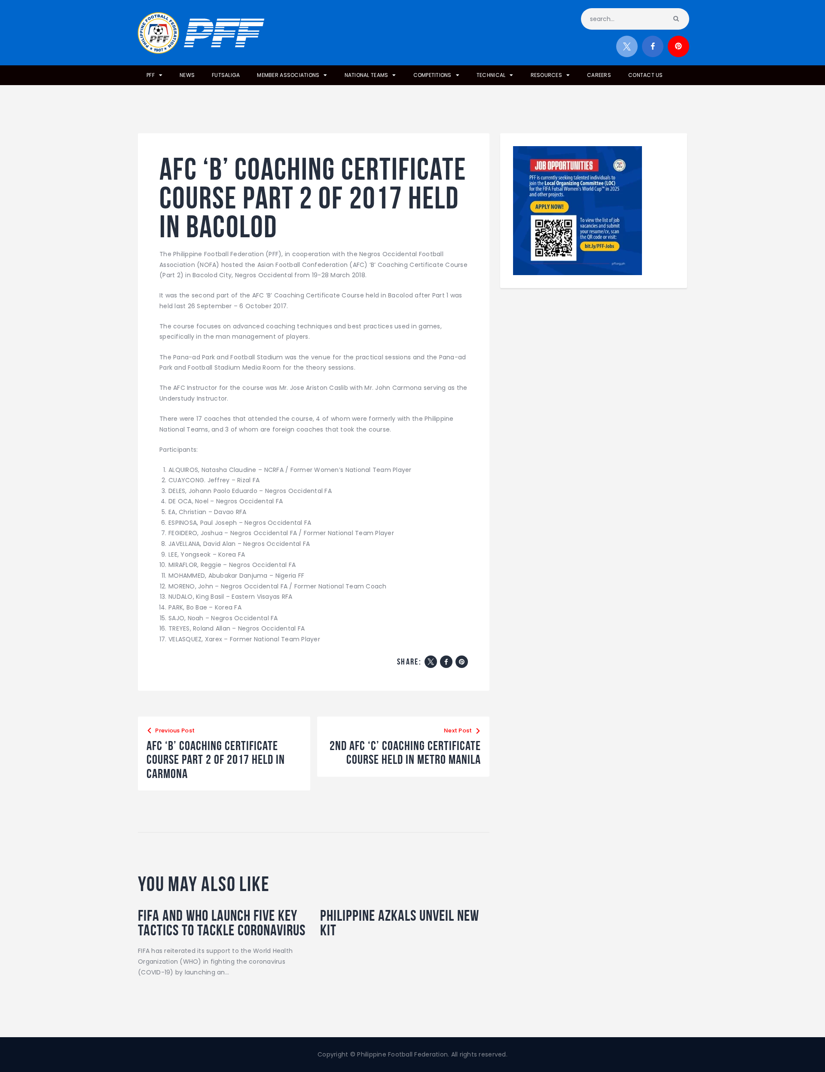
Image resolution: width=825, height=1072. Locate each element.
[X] (431, 661)
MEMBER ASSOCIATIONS (288, 75)
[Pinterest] (461, 661)
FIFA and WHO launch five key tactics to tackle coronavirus (222, 922)
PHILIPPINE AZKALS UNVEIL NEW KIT (399, 922)
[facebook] (652, 46)
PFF (151, 75)
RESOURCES (546, 75)
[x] (627, 46)
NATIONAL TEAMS (366, 75)
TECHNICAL (491, 75)
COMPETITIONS (432, 75)
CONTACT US (645, 75)
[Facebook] (446, 661)
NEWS (187, 75)
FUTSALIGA (226, 75)
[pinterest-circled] (678, 46)
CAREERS (599, 75)
